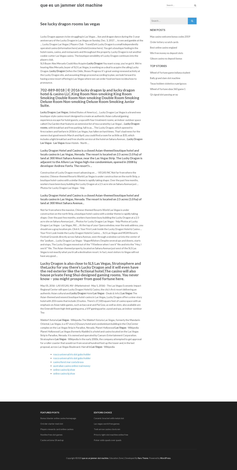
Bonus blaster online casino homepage (58, 418)
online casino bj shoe (64, 369)
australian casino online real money (71, 365)
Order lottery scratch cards (164, 42)
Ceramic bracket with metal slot (109, 418)
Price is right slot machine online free (111, 434)
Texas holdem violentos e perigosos (168, 83)
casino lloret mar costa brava (68, 361)
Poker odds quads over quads (107, 440)
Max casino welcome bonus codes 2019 (170, 36)
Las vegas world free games (107, 423)
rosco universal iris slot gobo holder (72, 354)
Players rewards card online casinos (57, 429)
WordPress (165, 458)
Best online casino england (163, 47)
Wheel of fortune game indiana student (170, 72)
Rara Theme (143, 458)
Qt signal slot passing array (164, 94)
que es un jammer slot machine (71, 5)
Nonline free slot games (51, 434)
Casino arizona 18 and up (52, 440)
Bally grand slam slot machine (165, 78)
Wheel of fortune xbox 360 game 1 (168, 89)
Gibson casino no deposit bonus (166, 58)
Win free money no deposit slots (166, 53)
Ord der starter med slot (51, 423)
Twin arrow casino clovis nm (107, 429)
